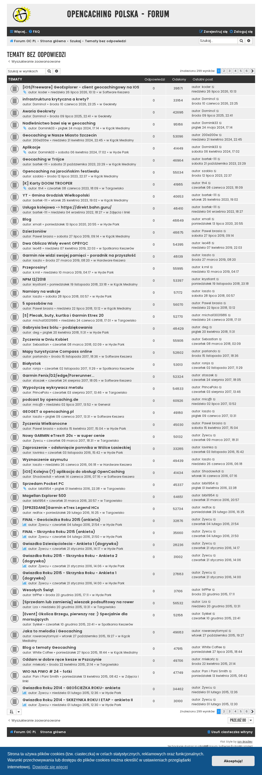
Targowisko (114, 188)
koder (42, 92)
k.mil (36, 272)
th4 (40, 188)
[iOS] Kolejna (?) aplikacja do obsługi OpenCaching (74, 471)
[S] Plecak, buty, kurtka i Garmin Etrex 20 (63, 315)
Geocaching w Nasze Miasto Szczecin (60, 135)
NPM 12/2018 (34, 279)
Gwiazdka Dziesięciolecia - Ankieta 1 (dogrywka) (70, 543)
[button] (252, 71)
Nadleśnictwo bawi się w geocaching (59, 123)
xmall (37, 224)
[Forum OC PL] (35, 14)
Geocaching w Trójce (43, 159)
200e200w (41, 140)
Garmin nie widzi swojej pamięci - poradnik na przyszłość (79, 255)
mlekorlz (39, 664)
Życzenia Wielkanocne (45, 423)
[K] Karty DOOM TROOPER (47, 183)
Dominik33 (46, 128)
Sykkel (37, 624)
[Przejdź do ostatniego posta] (213, 87)
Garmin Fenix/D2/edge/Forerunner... (58, 375)
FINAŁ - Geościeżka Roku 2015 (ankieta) (62, 519)
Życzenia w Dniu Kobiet (45, 339)
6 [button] (247, 71)
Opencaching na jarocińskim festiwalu (61, 171)
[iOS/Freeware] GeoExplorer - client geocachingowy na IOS (81, 87)
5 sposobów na (37, 303)
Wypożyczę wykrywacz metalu (53, 387)
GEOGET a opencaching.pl (48, 411)
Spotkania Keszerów (118, 248)
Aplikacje (31, 147)
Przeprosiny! (35, 267)
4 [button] (235, 71)
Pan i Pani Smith (46, 676)
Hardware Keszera (111, 260)
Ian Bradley (245, 742)
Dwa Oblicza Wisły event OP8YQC (55, 243)
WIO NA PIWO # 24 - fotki (47, 671)
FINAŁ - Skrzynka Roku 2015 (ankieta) (59, 531)
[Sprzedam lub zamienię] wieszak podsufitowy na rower (78, 602)
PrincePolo (41, 392)
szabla (38, 176)
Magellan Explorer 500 (44, 495)
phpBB (202, 746)
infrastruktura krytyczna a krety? (56, 99)
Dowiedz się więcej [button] (50, 767)
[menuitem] (34, 31)
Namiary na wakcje (41, 291)
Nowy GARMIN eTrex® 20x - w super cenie (64, 435)
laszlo (37, 260)
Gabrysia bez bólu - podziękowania (57, 327)
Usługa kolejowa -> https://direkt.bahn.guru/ (67, 207)
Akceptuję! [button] (233, 761)
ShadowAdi (42, 476)
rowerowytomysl (45, 636)
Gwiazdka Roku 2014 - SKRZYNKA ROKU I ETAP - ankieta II (78, 699)
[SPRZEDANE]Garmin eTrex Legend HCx (61, 507)
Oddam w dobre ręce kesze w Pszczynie (62, 659)
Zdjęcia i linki (120, 212)
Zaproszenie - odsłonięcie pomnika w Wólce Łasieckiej (77, 447)
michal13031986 (45, 320)
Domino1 (39, 104)
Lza (35, 607)
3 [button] (230, 71)
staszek (39, 380)
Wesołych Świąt (38, 589)
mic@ (38, 404)
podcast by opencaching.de (50, 399)
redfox (37, 512)
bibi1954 (44, 488)
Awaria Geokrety (39, 111)
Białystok (32, 363)
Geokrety (110, 104)
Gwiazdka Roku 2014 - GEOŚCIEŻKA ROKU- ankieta (71, 687)
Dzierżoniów (34, 231)
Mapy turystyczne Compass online (57, 351)
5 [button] (241, 71)
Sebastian (41, 344)
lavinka (38, 452)
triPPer (37, 595)
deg (36, 332)
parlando (40, 356)
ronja (37, 368)
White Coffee (43, 652)
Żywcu (38, 440)
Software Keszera (116, 92)
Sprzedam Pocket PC (43, 483)
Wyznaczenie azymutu (45, 459)
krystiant (39, 284)
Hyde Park (121, 152)
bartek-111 (40, 164)
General (104, 404)
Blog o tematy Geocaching (49, 647)
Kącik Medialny (118, 128)
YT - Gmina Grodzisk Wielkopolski (56, 195)
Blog (27, 219)
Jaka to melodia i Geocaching (52, 631)
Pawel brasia (43, 236)
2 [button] (224, 71)
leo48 (37, 248)
